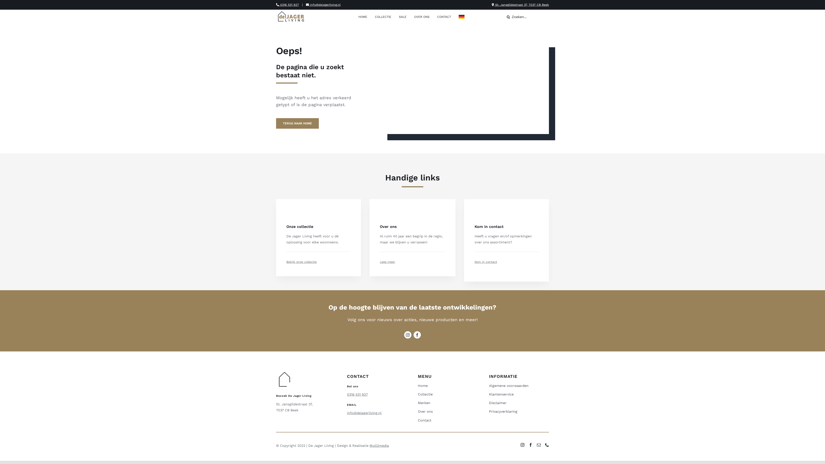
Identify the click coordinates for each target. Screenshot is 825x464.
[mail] (539, 445)
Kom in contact (486, 262)
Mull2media (379, 446)
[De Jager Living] (291, 12)
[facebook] (417, 335)
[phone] (547, 445)
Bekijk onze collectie (301, 262)
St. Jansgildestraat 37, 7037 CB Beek (521, 4)
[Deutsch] (463, 17)
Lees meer (387, 262)
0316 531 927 (289, 4)
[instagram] (407, 335)
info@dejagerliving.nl (325, 4)
